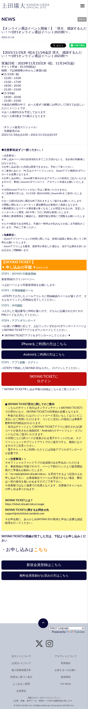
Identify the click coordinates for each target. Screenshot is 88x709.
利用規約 (66, 663)
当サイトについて (21, 656)
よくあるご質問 (21, 684)
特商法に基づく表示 (21, 677)
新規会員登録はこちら (44, 565)
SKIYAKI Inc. (68, 706)
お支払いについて (21, 663)
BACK (82, 19)
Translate (79, 632)
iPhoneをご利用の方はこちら (44, 344)
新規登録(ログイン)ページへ (18, 279)
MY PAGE (66, 684)
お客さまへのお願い (66, 670)
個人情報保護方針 (21, 670)
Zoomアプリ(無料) (66, 171)
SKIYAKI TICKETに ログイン (44, 379)
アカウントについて (66, 656)
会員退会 (21, 691)
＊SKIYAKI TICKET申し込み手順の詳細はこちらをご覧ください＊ (40, 389)
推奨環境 (16, 216)
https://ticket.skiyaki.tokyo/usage (24, 504)
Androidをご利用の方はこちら (44, 354)
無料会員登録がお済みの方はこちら (44, 575)
